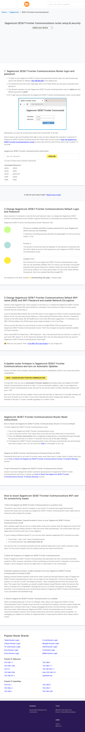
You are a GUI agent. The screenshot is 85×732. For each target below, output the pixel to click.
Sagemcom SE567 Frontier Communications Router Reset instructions (35, 418)
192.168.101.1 (9, 676)
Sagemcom (14, 12)
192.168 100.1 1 (48, 669)
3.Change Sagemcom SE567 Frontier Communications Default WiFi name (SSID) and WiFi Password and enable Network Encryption (41, 299)
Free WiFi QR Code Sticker (38, 344)
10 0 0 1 (7, 669)
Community (33, 712)
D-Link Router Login (50, 640)
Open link (52, 156)
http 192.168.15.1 (49, 672)
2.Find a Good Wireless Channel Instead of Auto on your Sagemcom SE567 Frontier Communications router (37, 521)
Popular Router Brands (16, 635)
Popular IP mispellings (12, 681)
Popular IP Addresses (12, 659)
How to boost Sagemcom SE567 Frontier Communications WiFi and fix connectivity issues (41, 497)
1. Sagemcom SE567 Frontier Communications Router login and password (39, 72)
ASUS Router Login (49, 647)
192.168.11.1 (47, 666)
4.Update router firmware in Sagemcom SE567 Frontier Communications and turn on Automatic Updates (34, 365)
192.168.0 (46, 662)
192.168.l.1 (46, 688)
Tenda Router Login (11, 640)
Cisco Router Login (11, 653)
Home (4, 12)
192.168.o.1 (8, 688)
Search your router (54, 195)
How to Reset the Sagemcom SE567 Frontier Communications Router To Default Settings (43, 459)
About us (59, 726)
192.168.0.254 (9, 672)
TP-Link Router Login (12, 647)
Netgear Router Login (50, 643)
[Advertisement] (42, 47)
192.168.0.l (46, 685)
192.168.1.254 (9, 666)
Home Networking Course (38, 710)
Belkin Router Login (49, 653)
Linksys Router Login (12, 643)
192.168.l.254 (47, 691)
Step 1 (43, 444)
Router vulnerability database (66, 712)
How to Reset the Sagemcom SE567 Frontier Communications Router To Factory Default (39, 424)
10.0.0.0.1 (7, 685)
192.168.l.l (8, 691)
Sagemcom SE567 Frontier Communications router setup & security (42, 23)
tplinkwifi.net (47, 676)
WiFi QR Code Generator (64, 710)
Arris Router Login (11, 650)
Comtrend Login (48, 650)
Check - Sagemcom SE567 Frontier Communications (25, 378)
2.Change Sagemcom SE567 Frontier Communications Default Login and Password (41, 210)
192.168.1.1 (8, 662)
